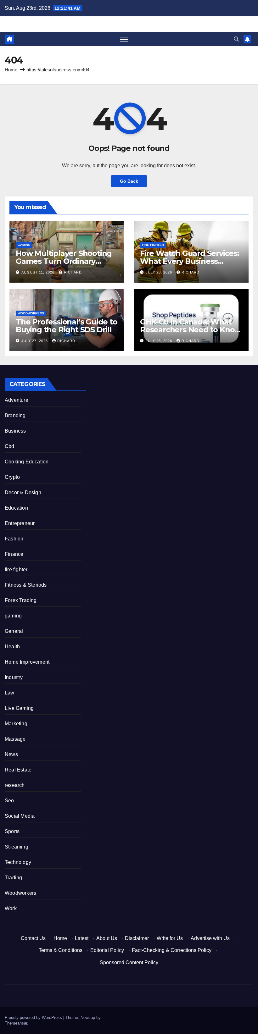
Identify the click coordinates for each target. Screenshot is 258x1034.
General (14, 631)
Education (16, 508)
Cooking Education (26, 461)
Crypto (12, 477)
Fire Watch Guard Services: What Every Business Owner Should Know (189, 261)
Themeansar (16, 1023)
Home (11, 69)
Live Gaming (19, 708)
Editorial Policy (107, 950)
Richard (73, 272)
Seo (9, 800)
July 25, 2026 (159, 341)
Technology (18, 862)
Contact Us (33, 938)
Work (11, 908)
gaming (24, 244)
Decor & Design (23, 492)
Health (12, 646)
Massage (15, 739)
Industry (14, 677)
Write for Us (170, 938)
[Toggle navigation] (124, 39)
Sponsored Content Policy (129, 962)
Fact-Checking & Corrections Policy (171, 950)
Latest (81, 938)
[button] (236, 39)
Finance (14, 554)
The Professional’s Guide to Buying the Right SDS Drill (66, 325)
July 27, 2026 (35, 341)
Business (15, 431)
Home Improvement (27, 662)
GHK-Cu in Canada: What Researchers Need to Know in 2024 (190, 329)
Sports (12, 831)
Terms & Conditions (60, 950)
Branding (15, 415)
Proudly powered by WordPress (34, 1017)
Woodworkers (31, 313)
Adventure (16, 400)
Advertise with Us (210, 938)
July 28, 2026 (159, 272)
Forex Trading (21, 600)
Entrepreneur (20, 523)
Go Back (129, 181)
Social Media (20, 816)
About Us (106, 938)
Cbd (9, 446)
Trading (13, 877)
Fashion (14, 538)
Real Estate (18, 769)
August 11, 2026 (38, 272)
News (11, 754)
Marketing (16, 723)
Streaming (16, 846)
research (15, 785)
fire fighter (153, 244)
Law (9, 692)
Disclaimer (137, 938)
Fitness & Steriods (26, 585)
